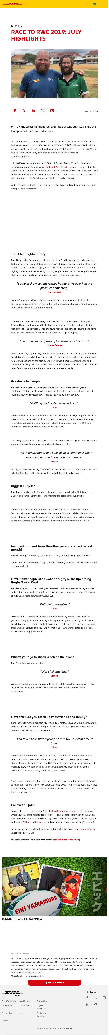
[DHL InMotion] (12, 4)
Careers (22, 1013)
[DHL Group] (12, 995)
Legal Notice (24, 1001)
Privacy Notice (8, 1005)
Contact (5, 1020)
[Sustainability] (94, 4)
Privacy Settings (25, 1005)
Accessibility (7, 1013)
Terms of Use (42, 1001)
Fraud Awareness (9, 1001)
